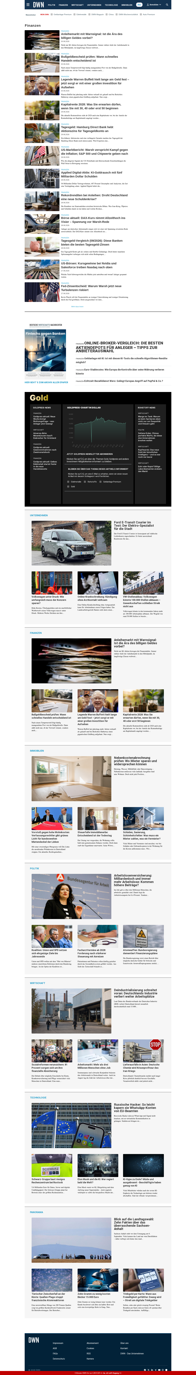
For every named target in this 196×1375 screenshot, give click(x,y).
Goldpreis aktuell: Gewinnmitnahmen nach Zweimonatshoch (44, 449)
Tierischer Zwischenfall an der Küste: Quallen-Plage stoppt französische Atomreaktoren (48, 1297)
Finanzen (63, 5)
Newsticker (31, 15)
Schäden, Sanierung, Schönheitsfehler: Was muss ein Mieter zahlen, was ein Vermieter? (142, 835)
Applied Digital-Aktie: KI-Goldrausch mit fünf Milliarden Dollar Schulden (91, 174)
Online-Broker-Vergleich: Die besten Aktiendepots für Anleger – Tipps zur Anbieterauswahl (119, 347)
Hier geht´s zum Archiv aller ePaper (46, 382)
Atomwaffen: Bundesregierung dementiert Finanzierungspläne (140, 952)
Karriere (90, 1358)
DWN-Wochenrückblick (128, 14)
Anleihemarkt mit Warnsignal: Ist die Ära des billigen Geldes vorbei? (91, 36)
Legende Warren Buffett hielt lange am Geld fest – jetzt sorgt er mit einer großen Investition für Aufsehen (95, 83)
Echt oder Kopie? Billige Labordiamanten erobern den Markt (150, 469)
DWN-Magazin (97, 14)
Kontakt (124, 1348)
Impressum (58, 1343)
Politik (51, 5)
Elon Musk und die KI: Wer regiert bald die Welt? (96, 1181)
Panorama (36, 1212)
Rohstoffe (92, 482)
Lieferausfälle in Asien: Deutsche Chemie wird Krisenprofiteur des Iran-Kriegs (141, 1067)
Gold (73, 486)
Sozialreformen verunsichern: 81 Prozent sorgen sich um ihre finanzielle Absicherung (49, 1067)
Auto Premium (149, 14)
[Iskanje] (167, 4)
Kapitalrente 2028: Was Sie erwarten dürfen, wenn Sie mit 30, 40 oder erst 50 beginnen (91, 106)
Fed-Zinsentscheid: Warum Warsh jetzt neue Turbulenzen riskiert (91, 288)
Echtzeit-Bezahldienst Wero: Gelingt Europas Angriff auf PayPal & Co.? (123, 381)
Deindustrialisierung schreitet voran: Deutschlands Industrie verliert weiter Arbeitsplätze (135, 993)
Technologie (111, 5)
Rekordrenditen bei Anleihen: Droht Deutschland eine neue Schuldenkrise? (94, 197)
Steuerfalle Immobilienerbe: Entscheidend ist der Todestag (95, 834)
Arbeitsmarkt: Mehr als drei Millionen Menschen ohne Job (94, 1066)
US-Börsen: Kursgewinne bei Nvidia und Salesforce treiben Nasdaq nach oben (88, 265)
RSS (89, 1353)
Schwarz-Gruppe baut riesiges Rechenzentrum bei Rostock (48, 1181)
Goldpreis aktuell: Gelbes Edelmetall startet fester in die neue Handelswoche (45, 465)
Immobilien (126, 5)
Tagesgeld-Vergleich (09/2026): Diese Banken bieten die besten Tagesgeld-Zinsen (92, 242)
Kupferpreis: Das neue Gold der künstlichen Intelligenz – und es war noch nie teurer (149, 453)
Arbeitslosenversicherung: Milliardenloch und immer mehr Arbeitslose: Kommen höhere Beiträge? (134, 880)
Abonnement (93, 1343)
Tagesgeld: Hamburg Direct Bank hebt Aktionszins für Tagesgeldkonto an (87, 129)
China (111, 14)
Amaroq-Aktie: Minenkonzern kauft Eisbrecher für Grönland (44, 435)
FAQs (55, 1353)
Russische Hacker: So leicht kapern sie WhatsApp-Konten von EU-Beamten (135, 1108)
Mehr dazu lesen (77, 307)
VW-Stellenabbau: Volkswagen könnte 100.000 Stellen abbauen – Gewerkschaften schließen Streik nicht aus (141, 601)
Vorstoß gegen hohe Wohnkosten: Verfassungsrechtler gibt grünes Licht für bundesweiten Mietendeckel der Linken (51, 837)
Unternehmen (94, 5)
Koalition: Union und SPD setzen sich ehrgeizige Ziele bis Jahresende (49, 953)
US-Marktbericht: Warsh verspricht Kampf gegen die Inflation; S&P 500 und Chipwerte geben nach (94, 152)
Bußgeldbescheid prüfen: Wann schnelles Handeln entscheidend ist (89, 58)
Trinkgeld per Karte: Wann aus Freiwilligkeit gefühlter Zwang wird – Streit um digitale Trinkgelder (142, 1297)
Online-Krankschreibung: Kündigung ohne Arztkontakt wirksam (97, 598)
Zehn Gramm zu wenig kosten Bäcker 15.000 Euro (94, 1295)
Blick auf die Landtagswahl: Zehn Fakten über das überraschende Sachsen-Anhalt (134, 1224)
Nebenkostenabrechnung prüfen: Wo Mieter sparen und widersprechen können (135, 761)
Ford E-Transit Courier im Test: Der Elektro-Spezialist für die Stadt (134, 526)
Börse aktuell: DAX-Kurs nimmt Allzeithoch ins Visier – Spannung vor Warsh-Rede (93, 220)
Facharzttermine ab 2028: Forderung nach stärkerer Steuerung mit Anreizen (92, 953)
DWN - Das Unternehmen (132, 1353)
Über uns (124, 1343)
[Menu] (28, 4)
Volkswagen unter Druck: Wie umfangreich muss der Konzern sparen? (49, 600)
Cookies (90, 1348)
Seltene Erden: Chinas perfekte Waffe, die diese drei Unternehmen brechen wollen (150, 437)
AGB (55, 1348)
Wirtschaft (77, 5)
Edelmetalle (81, 14)
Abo (139, 5)
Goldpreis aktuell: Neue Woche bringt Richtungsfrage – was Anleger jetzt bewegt (44, 420)
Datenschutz (59, 1358)
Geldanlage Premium (63, 14)
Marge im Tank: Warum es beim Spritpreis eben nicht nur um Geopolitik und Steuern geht (149, 420)
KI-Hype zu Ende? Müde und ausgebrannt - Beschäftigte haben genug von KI (142, 1182)
